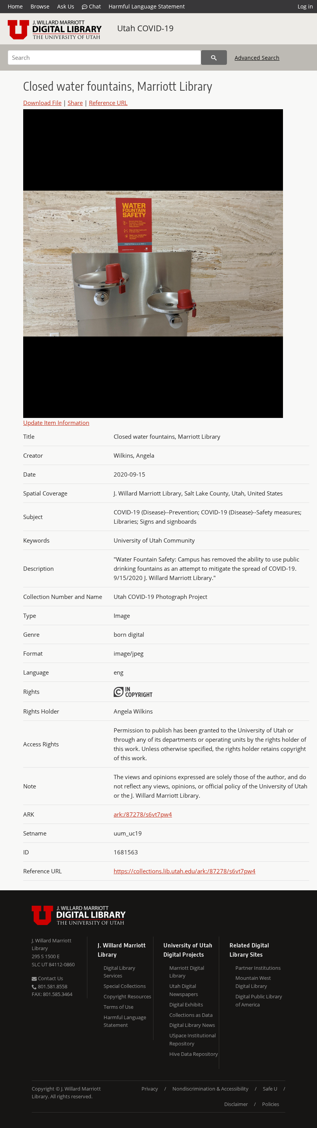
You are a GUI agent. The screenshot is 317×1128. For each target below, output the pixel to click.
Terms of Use (118, 1006)
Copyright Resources (127, 996)
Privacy (149, 1088)
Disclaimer (236, 1104)
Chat (94, 6)
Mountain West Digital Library (253, 981)
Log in (305, 6)
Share (75, 103)
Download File (42, 103)
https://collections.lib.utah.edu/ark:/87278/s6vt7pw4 (185, 871)
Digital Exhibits (186, 1004)
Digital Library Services (119, 971)
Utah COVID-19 (145, 28)
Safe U (270, 1088)
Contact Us (50, 978)
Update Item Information (56, 422)
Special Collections (125, 986)
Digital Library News (192, 1024)
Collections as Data (191, 1014)
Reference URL (108, 103)
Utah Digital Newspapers (183, 990)
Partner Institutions (258, 967)
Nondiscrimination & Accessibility (210, 1088)
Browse (40, 6)
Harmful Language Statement (147, 6)
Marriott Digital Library (186, 971)
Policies (270, 1104)
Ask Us (65, 6)
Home (15, 6)
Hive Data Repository (193, 1053)
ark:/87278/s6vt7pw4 (143, 814)
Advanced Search (257, 57)
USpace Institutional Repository (192, 1039)
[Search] (214, 57)
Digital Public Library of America (258, 1000)
